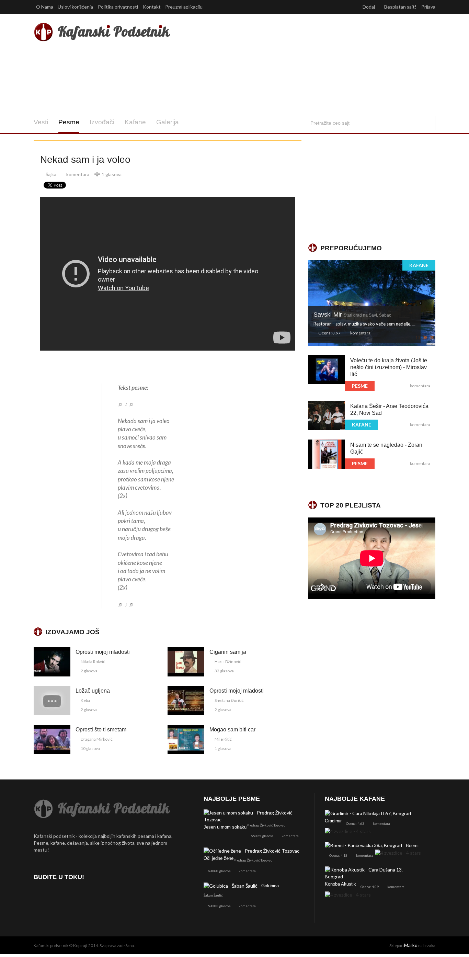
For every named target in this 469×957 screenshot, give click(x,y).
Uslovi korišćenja (75, 7)
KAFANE (418, 265)
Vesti (41, 122)
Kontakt (152, 7)
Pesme (68, 122)
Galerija (167, 122)
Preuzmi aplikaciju (184, 7)
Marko (410, 945)
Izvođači (102, 122)
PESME (360, 386)
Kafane (135, 122)
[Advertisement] (302, 64)
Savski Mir (352, 314)
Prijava (428, 7)
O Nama (44, 7)
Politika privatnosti (118, 7)
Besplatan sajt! (400, 7)
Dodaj (369, 7)
